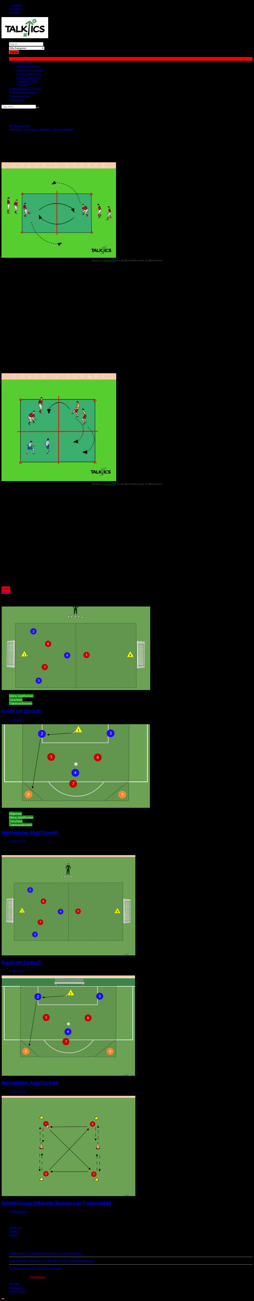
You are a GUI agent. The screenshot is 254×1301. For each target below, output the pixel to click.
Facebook (15, 5)
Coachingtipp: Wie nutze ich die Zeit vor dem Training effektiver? (52, 1261)
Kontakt (14, 1283)
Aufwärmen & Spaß (29, 70)
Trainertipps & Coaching (25, 88)
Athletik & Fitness (28, 66)
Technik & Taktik (27, 81)
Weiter (6, 592)
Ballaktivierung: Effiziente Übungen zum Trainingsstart (56, 1203)
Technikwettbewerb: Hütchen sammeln (35, 1268)
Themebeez (37, 1277)
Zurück (5, 588)
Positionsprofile (19, 96)
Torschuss (23, 85)
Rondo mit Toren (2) (21, 711)
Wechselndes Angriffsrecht (29, 832)
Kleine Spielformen (28, 74)
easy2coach (109, 260)
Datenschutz (17, 1291)
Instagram (15, 8)
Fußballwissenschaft (22, 92)
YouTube (14, 12)
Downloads (16, 100)
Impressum (16, 1287)
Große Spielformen (28, 77)
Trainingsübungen (20, 62)
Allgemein (15, 129)
